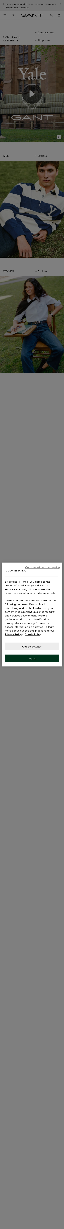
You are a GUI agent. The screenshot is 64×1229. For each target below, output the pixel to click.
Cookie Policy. (33, 634)
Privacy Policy (13, 634)
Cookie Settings (32, 646)
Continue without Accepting (42, 567)
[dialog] (32, 615)
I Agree (32, 658)
